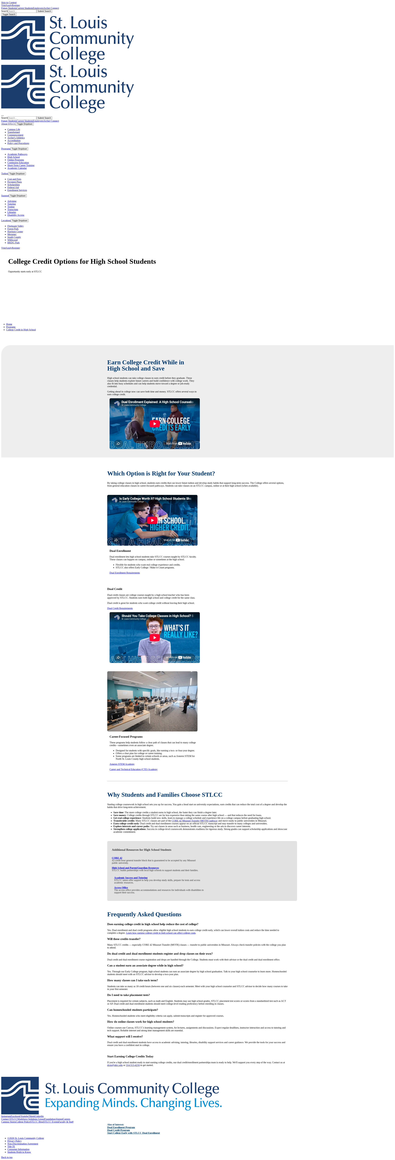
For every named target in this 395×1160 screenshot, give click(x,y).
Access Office (121, 887)
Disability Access (15, 215)
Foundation (49, 1119)
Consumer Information (18, 1149)
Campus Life (13, 129)
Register (16, 5)
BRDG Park (13, 242)
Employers (38, 8)
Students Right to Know (19, 1152)
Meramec (12, 234)
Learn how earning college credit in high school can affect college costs (160, 933)
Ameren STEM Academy (122, 764)
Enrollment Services (17, 190)
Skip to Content (9, 2)
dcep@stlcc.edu (115, 1065)
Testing (11, 206)
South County (14, 237)
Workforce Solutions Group (30, 1119)
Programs (5, 148)
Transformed (13, 132)
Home (9, 324)
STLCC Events (50, 1121)
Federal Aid (13, 187)
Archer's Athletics (16, 137)
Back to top (6, 1157)
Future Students (9, 8)
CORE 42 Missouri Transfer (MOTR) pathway (195, 820)
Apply (9, 5)
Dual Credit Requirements (120, 608)
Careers (66, 1119)
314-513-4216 (133, 1065)
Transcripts (12, 209)
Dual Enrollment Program (121, 1127)
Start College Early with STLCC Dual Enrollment (133, 1133)
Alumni (59, 1119)
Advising (11, 201)
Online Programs (15, 159)
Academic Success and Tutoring (131, 877)
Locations (6, 220)
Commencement (15, 135)
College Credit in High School (21, 329)
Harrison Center (15, 231)
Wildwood (12, 240)
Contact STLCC (9, 1119)
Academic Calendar (17, 168)
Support (5, 195)
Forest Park (13, 228)
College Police (23, 1121)
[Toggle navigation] (2, 115)
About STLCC (8, 124)
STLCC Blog (36, 1121)
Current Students (25, 8)
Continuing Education (18, 162)
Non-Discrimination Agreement (22, 1143)
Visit (3, 5)
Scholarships (13, 184)
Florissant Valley (15, 226)
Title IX (11, 1146)
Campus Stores (8, 1121)
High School (13, 157)
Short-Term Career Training (20, 165)
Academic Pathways (17, 154)
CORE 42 (117, 858)
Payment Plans (14, 182)
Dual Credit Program (118, 1130)
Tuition (4, 173)
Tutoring (11, 204)
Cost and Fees (14, 179)
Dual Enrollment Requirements (125, 572)
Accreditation (14, 140)
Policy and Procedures (18, 143)
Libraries (11, 212)
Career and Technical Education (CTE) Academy (134, 769)
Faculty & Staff (65, 1121)
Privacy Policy (14, 1141)
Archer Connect (51, 8)
